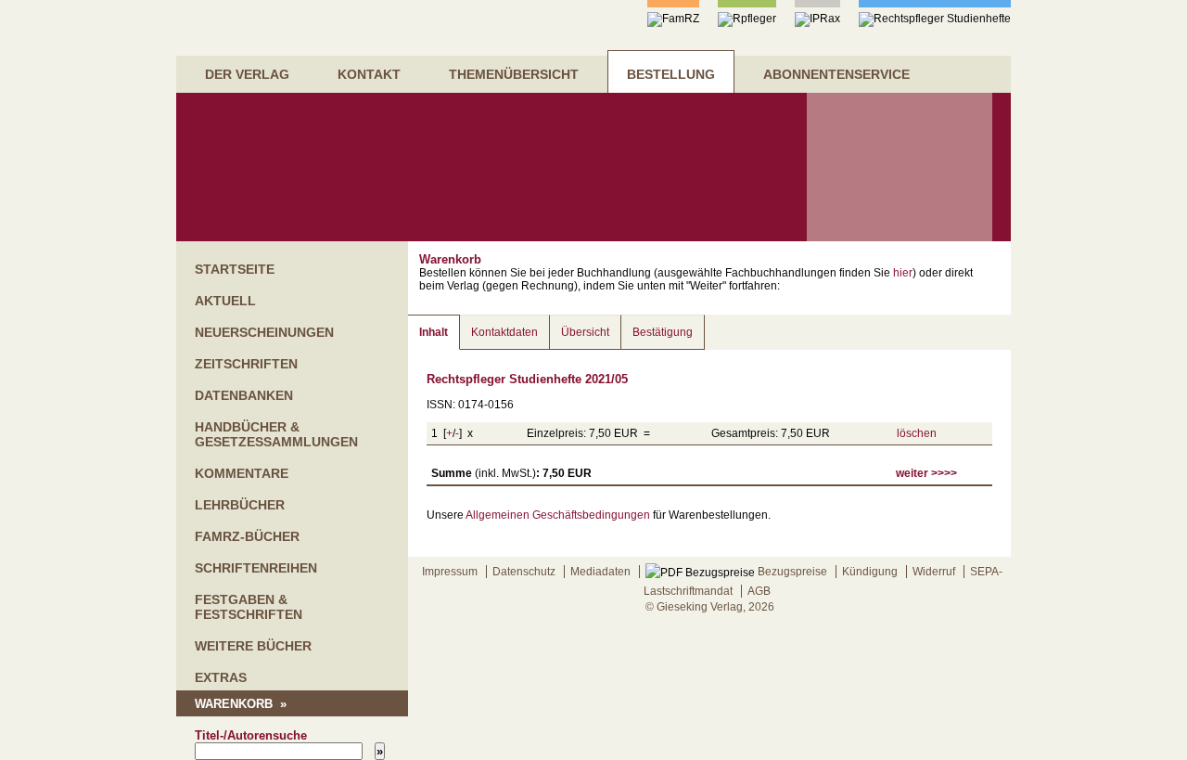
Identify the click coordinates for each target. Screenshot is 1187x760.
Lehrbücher (240, 504)
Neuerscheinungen (264, 332)
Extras (221, 677)
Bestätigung (662, 332)
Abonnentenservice (836, 74)
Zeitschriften (246, 363)
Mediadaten (600, 571)
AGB (759, 591)
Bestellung (671, 74)
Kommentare (241, 473)
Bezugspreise (791, 571)
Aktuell (225, 300)
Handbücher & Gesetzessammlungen (276, 434)
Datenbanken (244, 395)
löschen (917, 433)
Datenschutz (523, 571)
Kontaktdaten (504, 332)
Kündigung (870, 571)
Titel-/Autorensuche (251, 735)
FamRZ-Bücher (247, 536)
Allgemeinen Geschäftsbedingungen (558, 515)
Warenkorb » (241, 704)
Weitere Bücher (253, 645)
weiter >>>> (926, 473)
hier (903, 272)
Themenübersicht (514, 74)
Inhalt (433, 332)
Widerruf (934, 571)
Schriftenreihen (256, 567)
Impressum (450, 571)
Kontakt (369, 74)
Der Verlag (247, 74)
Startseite (234, 269)
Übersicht (585, 332)
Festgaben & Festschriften (248, 607)
